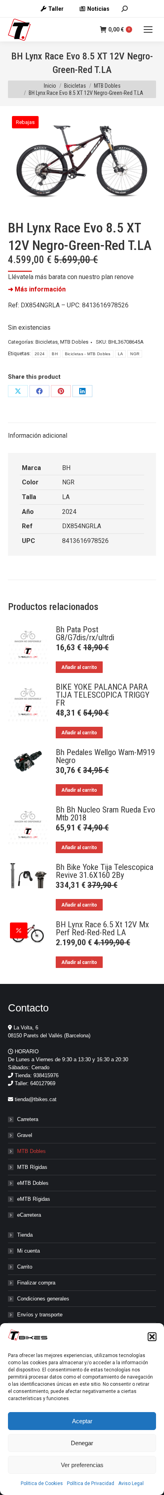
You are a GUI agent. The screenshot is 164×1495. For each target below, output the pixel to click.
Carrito (24, 1267)
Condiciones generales (43, 1299)
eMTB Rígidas (33, 1199)
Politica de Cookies (42, 1483)
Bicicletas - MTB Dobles (88, 354)
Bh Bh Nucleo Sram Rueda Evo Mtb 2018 (105, 814)
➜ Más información (37, 289)
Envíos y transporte (39, 1315)
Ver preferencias (82, 1465)
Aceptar (82, 1421)
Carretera (27, 1119)
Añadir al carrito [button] (79, 667)
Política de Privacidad (90, 1483)
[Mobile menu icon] (148, 29)
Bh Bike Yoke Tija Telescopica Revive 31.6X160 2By (104, 871)
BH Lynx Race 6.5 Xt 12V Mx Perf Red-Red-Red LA (102, 928)
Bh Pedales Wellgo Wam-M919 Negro (105, 756)
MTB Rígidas (32, 1167)
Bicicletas (46, 342)
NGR (134, 354)
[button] (152, 1337)
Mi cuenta (28, 1251)
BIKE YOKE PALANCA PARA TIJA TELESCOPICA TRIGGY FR (102, 695)
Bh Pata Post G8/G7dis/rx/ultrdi (85, 633)
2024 (40, 354)
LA (120, 354)
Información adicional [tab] (37, 435)
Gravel (24, 1135)
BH (55, 354)
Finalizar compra (36, 1283)
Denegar (82, 1443)
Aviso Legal (131, 1483)
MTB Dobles (74, 342)
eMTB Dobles (33, 1183)
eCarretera (29, 1215)
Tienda (25, 1235)
